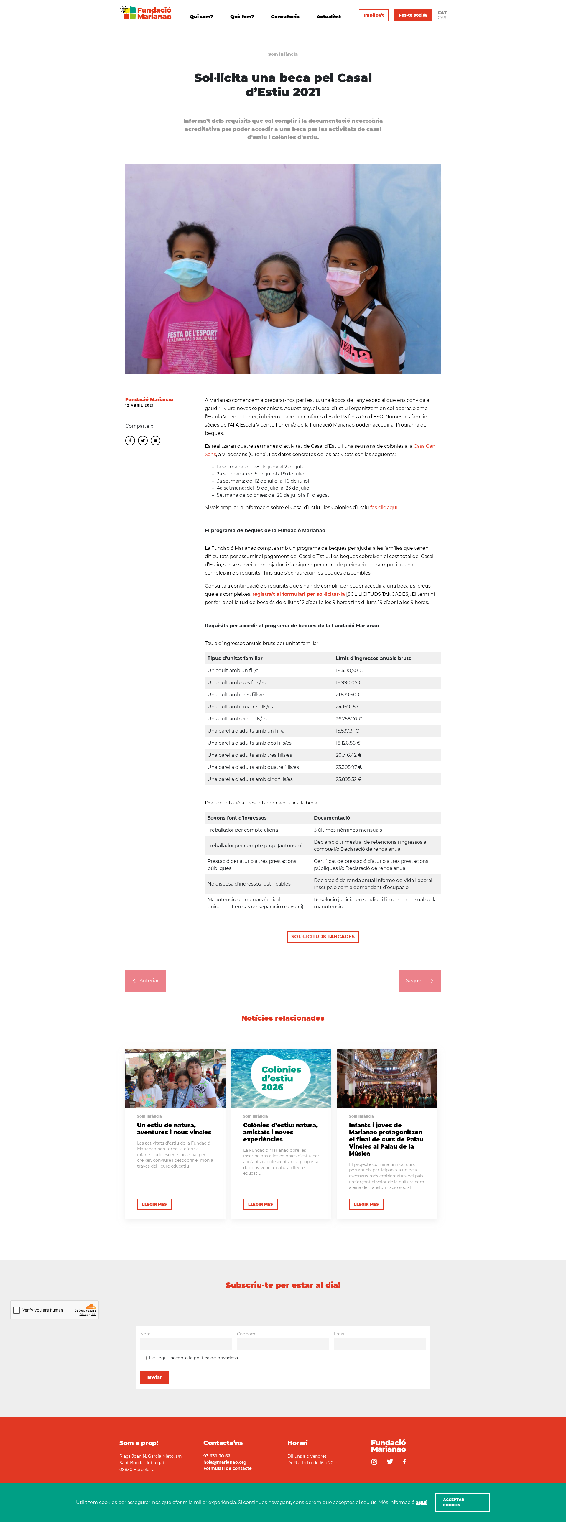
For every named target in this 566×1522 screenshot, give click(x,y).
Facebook (130, 440)
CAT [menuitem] (442, 12)
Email (155, 440)
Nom (145, 1334)
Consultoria (285, 16)
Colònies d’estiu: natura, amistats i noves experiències (280, 1132)
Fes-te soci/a (413, 15)
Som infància (283, 54)
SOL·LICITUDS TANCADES (323, 936)
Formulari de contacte (227, 1468)
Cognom (246, 1334)
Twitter (143, 440)
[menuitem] (442, 12)
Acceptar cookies (453, 1502)
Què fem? (242, 16)
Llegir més (154, 1204)
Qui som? (201, 16)
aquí (421, 1502)
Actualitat (329, 16)
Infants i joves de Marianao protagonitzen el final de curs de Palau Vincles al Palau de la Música (386, 1139)
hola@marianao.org (224, 1462)
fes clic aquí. (384, 507)
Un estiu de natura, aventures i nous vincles (174, 1129)
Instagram (374, 1462)
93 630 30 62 (216, 1456)
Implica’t (374, 15)
